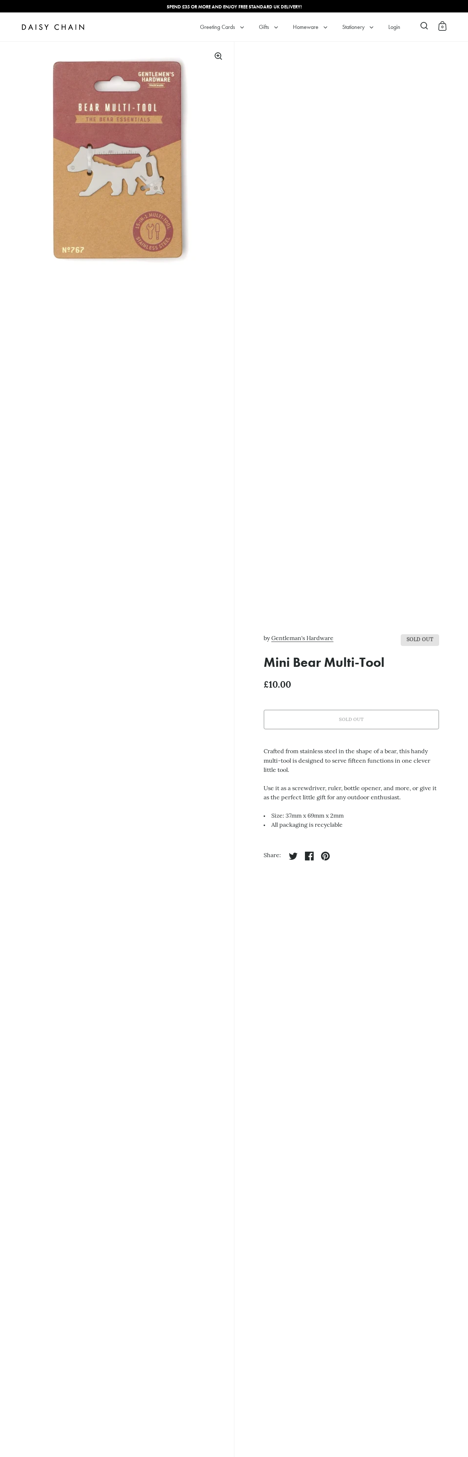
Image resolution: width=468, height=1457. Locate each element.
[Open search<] (424, 26)
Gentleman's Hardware (302, 639)
